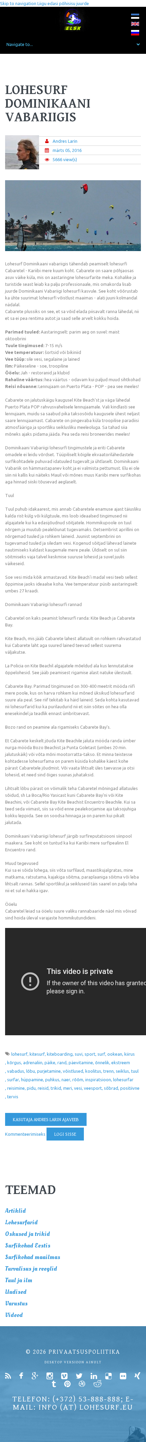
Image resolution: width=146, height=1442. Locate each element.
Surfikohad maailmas (32, 1257)
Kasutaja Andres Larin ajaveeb (46, 1119)
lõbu (30, 1071)
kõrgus (14, 1062)
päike (49, 1062)
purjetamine (49, 1071)
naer (65, 1079)
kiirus (129, 1054)
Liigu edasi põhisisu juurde (63, 3)
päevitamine (81, 1062)
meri (67, 1088)
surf (101, 1054)
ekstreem (120, 1062)
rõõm (77, 1079)
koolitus (93, 1071)
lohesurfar (123, 1079)
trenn (108, 1071)
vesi (78, 1088)
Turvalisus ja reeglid (31, 1269)
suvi (79, 1054)
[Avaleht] (73, 19)
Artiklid (15, 1211)
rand (62, 1062)
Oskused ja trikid (27, 1234)
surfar (13, 1079)
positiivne (130, 1088)
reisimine (16, 1088)
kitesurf (37, 1054)
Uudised (15, 1292)
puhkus (52, 1079)
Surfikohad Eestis (27, 1245)
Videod (14, 1315)
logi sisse (65, 1134)
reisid (43, 1088)
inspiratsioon (98, 1079)
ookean (114, 1054)
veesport (93, 1088)
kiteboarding (60, 1054)
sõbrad (111, 1088)
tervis (12, 1096)
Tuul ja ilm (18, 1280)
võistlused (73, 1071)
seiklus (122, 1071)
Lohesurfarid (21, 1222)
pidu (31, 1088)
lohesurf (19, 1054)
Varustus (16, 1303)
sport (90, 1054)
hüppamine (32, 1079)
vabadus (15, 1071)
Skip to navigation (18, 3)
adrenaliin (32, 1062)
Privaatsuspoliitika (84, 1351)
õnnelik (102, 1062)
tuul (135, 1071)
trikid (56, 1088)
